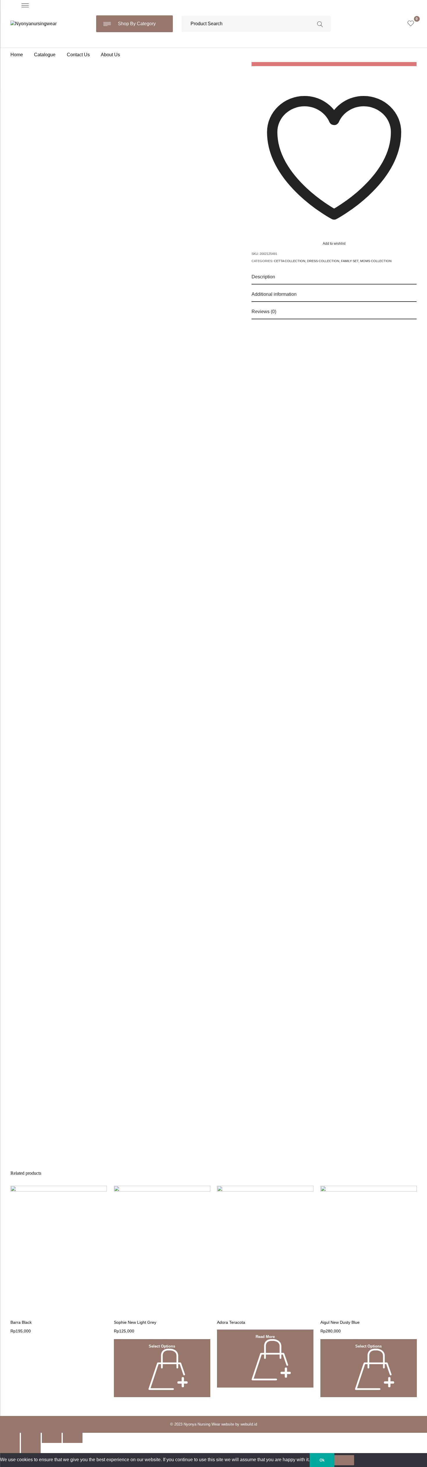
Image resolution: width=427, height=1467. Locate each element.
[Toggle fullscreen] (52, 1438)
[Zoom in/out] (72, 1438)
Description (263, 276)
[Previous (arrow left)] (10, 1448)
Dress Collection (323, 261)
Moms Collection (376, 261)
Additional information (274, 294)
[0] (411, 24)
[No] (344, 1460)
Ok (322, 1460)
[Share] (31, 1438)
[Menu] (25, 5)
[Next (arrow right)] (31, 1448)
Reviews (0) (264, 311)
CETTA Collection (289, 261)
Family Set (349, 261)
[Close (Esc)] (10, 1438)
